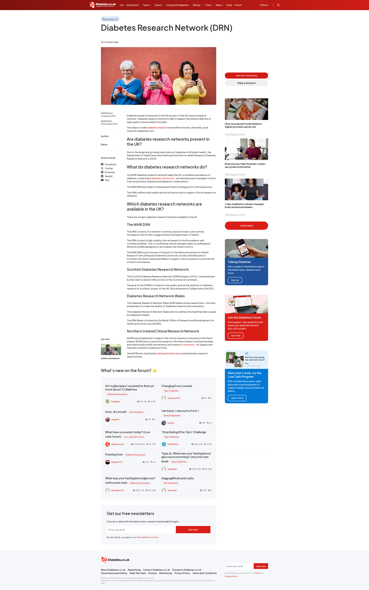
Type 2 (158, 4)
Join (122, 4)
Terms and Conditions (204, 573)
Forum (238, 4)
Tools (208, 4)
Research (110, 19)
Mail (107, 180)
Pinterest (110, 172)
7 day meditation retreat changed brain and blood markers (244, 206)
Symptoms (132, 4)
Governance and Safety (114, 573)
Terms (139, 537)
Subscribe (193, 529)
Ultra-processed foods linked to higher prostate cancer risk (243, 125)
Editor (104, 144)
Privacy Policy (152, 537)
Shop (229, 4)
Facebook (110, 164)
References (165, 573)
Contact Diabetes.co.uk (156, 569)
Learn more (237, 397)
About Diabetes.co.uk (113, 569)
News (219, 4)
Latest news (246, 225)
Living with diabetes (177, 4)
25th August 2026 (235, 174)
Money (196, 4)
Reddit (109, 176)
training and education (169, 353)
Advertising (134, 569)
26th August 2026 (235, 134)
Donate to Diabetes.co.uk (186, 569)
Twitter (109, 168)
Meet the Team (138, 573)
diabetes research (158, 127)
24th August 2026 (235, 214)
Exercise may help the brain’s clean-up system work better (245, 165)
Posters (152, 573)
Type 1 (146, 4)
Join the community (246, 75)
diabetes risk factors (163, 178)
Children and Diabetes (110, 358)
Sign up (235, 279)
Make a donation (246, 82)
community (188, 344)
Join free (235, 335)
